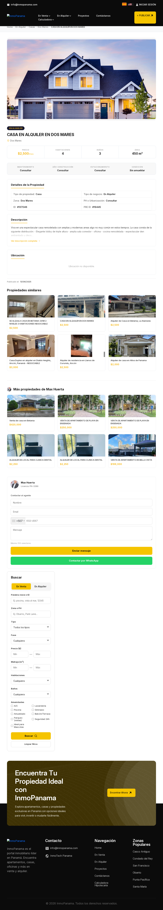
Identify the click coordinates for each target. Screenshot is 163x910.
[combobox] (18, 520)
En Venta (43, 15)
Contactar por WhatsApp (84, 560)
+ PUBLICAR (143, 15)
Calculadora (45, 19)
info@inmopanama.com (23, 5)
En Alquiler (63, 15)
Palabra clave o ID (20, 594)
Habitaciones (18, 675)
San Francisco (141, 865)
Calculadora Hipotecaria (101, 884)
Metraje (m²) (17, 662)
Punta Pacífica (141, 879)
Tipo (13, 621)
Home (10, 27)
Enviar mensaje (81, 550)
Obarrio (137, 872)
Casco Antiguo (141, 851)
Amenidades (17, 702)
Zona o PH (16, 608)
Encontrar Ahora (119, 792)
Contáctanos (103, 15)
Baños (14, 688)
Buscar (29, 735)
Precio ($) (16, 648)
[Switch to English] (130, 4)
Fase (13, 635)
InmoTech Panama (61, 855)
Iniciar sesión (144, 5)
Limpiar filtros (31, 744)
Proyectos (83, 15)
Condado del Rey (143, 858)
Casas (32, 27)
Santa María (140, 886)
